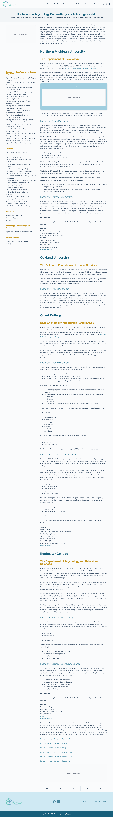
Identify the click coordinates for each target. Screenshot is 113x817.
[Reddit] (87, 788)
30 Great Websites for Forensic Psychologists (21, 180)
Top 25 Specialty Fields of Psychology (18, 143)
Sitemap (8, 244)
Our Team (97, 801)
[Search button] (34, 66)
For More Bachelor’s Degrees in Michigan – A (55, 739)
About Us (88, 4)
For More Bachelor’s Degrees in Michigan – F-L (55, 748)
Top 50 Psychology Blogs (14, 157)
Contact (96, 4)
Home (49, 4)
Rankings (57, 4)
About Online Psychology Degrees (17, 241)
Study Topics (76, 4)
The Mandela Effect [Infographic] (17, 169)
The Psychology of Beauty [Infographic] (19, 171)
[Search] (103, 4)
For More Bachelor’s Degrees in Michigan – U (55, 761)
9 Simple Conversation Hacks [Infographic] (20, 206)
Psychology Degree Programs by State (19, 232)
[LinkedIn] (74, 788)
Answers (66, 4)
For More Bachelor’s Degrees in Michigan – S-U (56, 756)
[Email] (100, 788)
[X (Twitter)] (60, 788)
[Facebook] (106, 4)
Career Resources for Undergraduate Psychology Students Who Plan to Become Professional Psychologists (20, 185)
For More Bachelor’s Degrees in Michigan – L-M (56, 752)
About (91, 801)
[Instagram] (109, 4)
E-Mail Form (44, 716)
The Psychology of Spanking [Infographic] (20, 173)
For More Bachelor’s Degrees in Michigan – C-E (56, 743)
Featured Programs (74, 86)
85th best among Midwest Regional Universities (81, 68)
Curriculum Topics (12, 218)
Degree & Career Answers (14, 215)
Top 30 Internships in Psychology (17, 189)
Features (8, 220)
